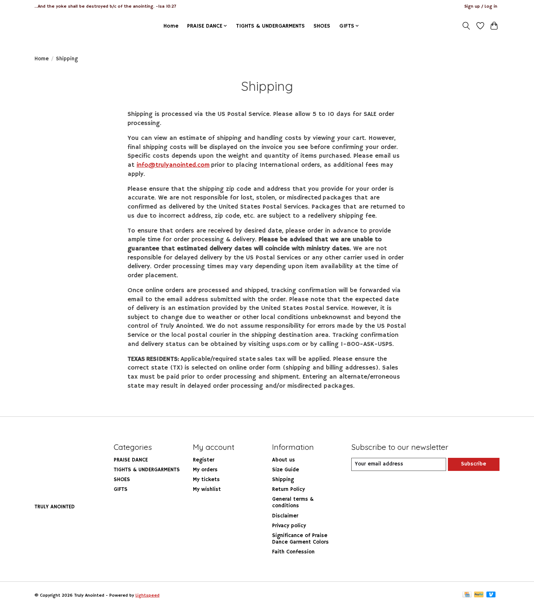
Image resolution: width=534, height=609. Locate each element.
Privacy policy (289, 526)
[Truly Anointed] (50, 26)
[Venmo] (491, 595)
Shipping (283, 479)
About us (283, 460)
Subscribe (473, 464)
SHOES (321, 26)
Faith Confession (293, 552)
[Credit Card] (467, 595)
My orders (205, 470)
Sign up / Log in (480, 6)
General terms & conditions (292, 502)
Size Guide (285, 470)
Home (170, 26)
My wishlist (207, 489)
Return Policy (288, 489)
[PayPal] (479, 595)
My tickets (206, 479)
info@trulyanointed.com (173, 165)
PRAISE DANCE (131, 460)
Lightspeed (147, 595)
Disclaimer (285, 516)
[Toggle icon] (466, 25)
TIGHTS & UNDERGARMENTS (270, 26)
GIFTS (121, 489)
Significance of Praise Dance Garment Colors (300, 538)
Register (203, 460)
